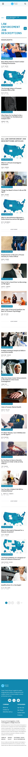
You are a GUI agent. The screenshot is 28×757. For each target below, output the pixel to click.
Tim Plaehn (4, 466)
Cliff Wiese (4, 66)
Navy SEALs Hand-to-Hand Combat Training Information (12, 62)
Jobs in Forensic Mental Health (11, 407)
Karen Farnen (5, 259)
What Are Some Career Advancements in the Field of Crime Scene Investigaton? (13, 379)
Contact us (6, 709)
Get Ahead (20, 710)
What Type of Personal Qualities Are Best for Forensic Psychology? (13, 310)
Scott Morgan (5, 534)
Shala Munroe (5, 167)
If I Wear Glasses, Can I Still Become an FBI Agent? (13, 433)
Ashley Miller (5, 409)
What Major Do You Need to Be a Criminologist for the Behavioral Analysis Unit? (11, 116)
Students (19, 715)
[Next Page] (22, 603)
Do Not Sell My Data (5, 746)
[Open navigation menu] (3, 4)
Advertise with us (7, 711)
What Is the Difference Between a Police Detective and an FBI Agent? (12, 218)
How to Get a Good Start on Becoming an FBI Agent (13, 283)
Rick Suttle (4, 92)
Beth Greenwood (5, 222)
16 (18, 602)
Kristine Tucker (6, 355)
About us (5, 707)
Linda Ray (4, 384)
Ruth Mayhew (4, 437)
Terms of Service (3, 738)
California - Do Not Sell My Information (19, 738)
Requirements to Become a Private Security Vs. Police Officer (12, 255)
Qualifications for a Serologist (11, 585)
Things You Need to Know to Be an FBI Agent (13, 191)
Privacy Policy (10, 738)
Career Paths (21, 712)
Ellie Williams (5, 587)
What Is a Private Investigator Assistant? (11, 163)
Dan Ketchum (4, 314)
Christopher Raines (7, 562)
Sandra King (4, 121)
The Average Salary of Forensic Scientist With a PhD (11, 89)
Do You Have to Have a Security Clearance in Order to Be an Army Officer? (12, 461)
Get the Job (20, 707)
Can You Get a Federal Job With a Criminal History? (12, 490)
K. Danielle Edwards (7, 493)
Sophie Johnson (5, 286)
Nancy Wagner (5, 194)
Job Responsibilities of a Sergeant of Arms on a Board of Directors (13, 558)
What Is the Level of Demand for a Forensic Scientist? (12, 531)
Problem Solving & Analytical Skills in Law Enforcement (13, 351)
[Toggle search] (25, 4)
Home (2, 17)
